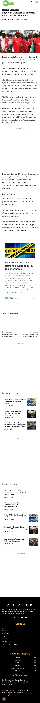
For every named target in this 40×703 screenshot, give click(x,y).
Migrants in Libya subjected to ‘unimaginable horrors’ (30, 335)
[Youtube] (25, 617)
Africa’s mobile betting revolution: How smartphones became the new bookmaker (15, 424)
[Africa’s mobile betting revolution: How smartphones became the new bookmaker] (31, 425)
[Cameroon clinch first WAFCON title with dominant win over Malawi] (33, 506)
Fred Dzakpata (9, 19)
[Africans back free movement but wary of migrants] (33, 542)
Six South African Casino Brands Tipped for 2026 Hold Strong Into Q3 (15, 492)
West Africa (14, 9)
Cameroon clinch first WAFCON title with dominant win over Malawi (15, 504)
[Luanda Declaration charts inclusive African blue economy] (31, 414)
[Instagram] (18, 617)
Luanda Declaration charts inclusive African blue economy (14, 413)
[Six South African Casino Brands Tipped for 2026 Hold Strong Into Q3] (33, 494)
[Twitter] (22, 617)
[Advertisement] (20, 149)
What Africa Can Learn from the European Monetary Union (15, 401)
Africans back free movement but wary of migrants (15, 540)
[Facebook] (14, 617)
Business (6, 9)
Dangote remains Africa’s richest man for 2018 (9, 335)
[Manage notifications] (4, 699)
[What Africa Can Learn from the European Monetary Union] (31, 402)
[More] (30, 24)
